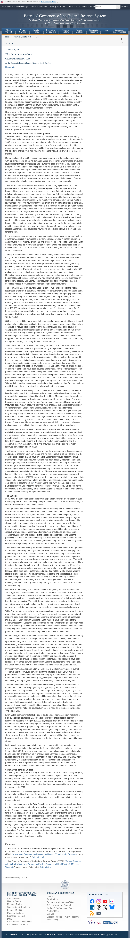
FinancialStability (65, 31)
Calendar (33, 6)
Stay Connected (7, 6)
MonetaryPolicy (36, 31)
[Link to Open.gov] (111, 922)
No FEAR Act (53, 911)
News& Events (22, 31)
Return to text (38, 857)
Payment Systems (15, 913)
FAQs (78, 6)
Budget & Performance (57, 908)
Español (50, 914)
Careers (70, 6)
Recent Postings (21, 6)
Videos (84, 6)
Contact (92, 6)
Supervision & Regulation (18, 907)
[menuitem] (8, 31)
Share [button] (8, 67)
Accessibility (52, 920)
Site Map (53, 6)
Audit (71, 908)
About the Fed (13, 898)
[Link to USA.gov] (95, 922)
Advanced (124, 7)
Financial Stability (15, 910)
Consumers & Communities (119, 31)
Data (106, 30)
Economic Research (16, 916)
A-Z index (62, 6)
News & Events (20, 37)
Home (7, 37)
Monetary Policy (14, 904)
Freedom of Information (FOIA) (60, 902)
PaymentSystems (79, 31)
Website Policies (54, 917)
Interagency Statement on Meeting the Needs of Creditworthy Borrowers (45, 854)
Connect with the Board (17, 925)
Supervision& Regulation (51, 31)
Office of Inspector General (59, 905)
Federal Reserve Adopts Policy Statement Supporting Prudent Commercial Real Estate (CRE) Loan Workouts (43, 864)
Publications (42, 6)
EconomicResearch (93, 31)
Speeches (34, 37)
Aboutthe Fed (8, 31)
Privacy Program (71, 917)
